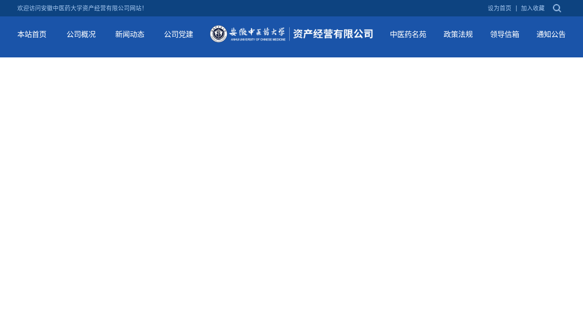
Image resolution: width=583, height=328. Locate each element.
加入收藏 (533, 8)
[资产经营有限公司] (291, 33)
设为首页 (499, 8)
